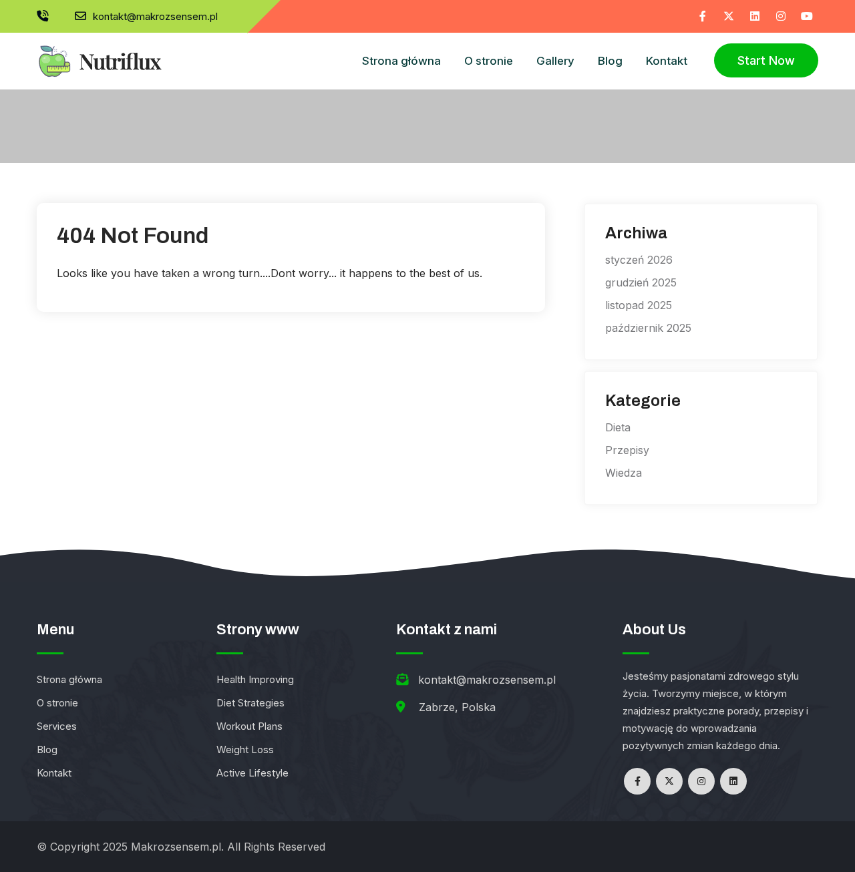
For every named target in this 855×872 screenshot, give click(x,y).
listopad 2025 (638, 305)
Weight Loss (245, 749)
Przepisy (627, 450)
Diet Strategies (250, 702)
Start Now (766, 60)
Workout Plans (249, 726)
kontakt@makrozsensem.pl (155, 16)
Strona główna (401, 60)
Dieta (618, 427)
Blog (610, 60)
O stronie (488, 60)
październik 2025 (648, 328)
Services (57, 726)
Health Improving (255, 679)
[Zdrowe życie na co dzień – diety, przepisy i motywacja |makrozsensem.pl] (99, 55)
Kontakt (666, 60)
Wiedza (623, 472)
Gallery (555, 60)
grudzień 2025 (641, 282)
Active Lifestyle (252, 773)
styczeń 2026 (639, 259)
